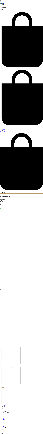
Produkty (4, 419)
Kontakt (3, 416)
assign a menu (3, 129)
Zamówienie (4, 420)
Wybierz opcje (3, 366)
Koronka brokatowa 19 (2, 131)
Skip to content (1, 1)
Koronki (3, 424)
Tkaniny (3, 426)
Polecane (4, 425)
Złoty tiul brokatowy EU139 (4, 405)
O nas (3, 418)
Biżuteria (4, 423)
